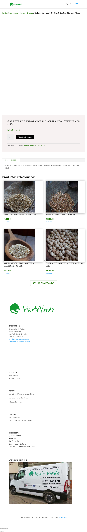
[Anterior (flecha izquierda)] (1, 531)
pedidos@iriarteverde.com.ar (19, 339)
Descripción (11, 160)
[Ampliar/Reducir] (1, 528)
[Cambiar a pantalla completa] (3, 528)
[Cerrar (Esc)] (7, 528)
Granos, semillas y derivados (20, 13)
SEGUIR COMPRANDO (44, 283)
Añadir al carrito (25, 137)
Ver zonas (43, 506)
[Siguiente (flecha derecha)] (3, 531)
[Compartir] (5, 528)
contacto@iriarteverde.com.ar (19, 342)
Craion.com (62, 517)
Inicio (4, 13)
